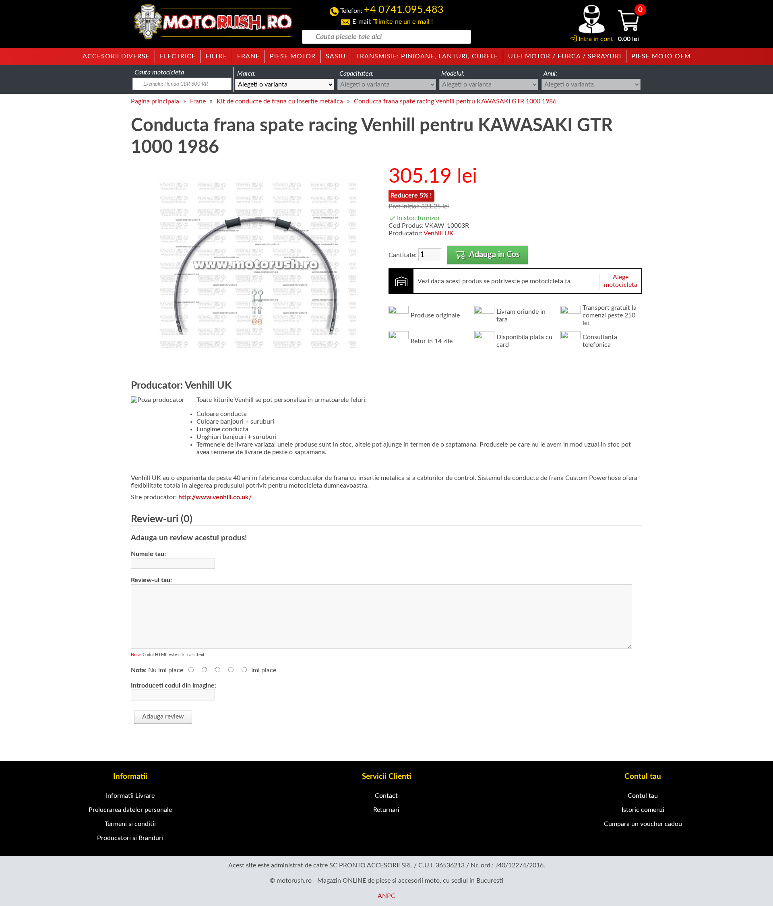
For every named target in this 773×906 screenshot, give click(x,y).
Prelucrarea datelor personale (130, 810)
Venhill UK (439, 233)
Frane (248, 56)
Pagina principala (155, 101)
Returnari (386, 810)
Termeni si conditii (130, 824)
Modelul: (453, 73)
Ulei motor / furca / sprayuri (564, 56)
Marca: (246, 73)
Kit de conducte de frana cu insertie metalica (280, 101)
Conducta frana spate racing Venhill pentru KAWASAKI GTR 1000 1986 (455, 101)
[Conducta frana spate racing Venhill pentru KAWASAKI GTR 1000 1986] (255, 363)
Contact (386, 796)
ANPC (386, 896)
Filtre (216, 56)
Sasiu (336, 56)
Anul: (550, 73)
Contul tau (643, 796)
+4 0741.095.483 (404, 10)
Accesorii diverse (116, 56)
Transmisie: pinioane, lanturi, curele (427, 56)
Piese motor (293, 56)
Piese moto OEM (661, 56)
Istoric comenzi (643, 810)
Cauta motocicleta (159, 72)
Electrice (178, 56)
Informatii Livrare (130, 796)
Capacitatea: (356, 73)
